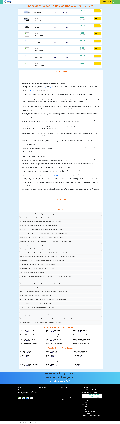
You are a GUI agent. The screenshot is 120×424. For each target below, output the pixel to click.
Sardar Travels (31, 90)
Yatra (63, 401)
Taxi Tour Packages (66, 395)
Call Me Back (96, 1)
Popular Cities (52, 1)
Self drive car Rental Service (68, 397)
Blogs (41, 390)
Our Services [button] (87, 1)
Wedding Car (65, 399)
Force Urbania (79, 1)
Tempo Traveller (70, 1)
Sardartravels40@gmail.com (89, 411)
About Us (42, 395)
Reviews (42, 392)
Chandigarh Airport (56, 175)
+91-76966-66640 (106, 2)
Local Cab (64, 394)
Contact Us (42, 397)
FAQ (41, 394)
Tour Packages (61, 1)
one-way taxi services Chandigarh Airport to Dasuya (51, 87)
